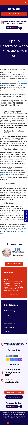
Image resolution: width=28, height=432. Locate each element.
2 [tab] (15, 260)
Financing (7, 331)
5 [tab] (16, 294)
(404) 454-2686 (11, 382)
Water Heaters (9, 327)
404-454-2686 (14, 9)
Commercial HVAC (10, 323)
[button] (25, 3)
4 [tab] (15, 294)
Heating (6, 315)
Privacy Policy (13, 416)
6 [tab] (18, 294)
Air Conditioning (9, 311)
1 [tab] (13, 260)
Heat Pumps (8, 319)
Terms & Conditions (17, 418)
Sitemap (5, 416)
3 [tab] (13, 294)
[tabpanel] (14, 253)
